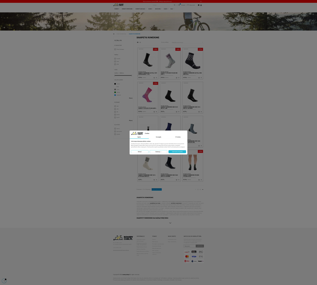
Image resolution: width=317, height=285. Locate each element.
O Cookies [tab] (178, 137)
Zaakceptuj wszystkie (177, 151)
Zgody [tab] (139, 137)
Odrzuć (139, 151)
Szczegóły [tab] (158, 137)
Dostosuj (158, 151)
